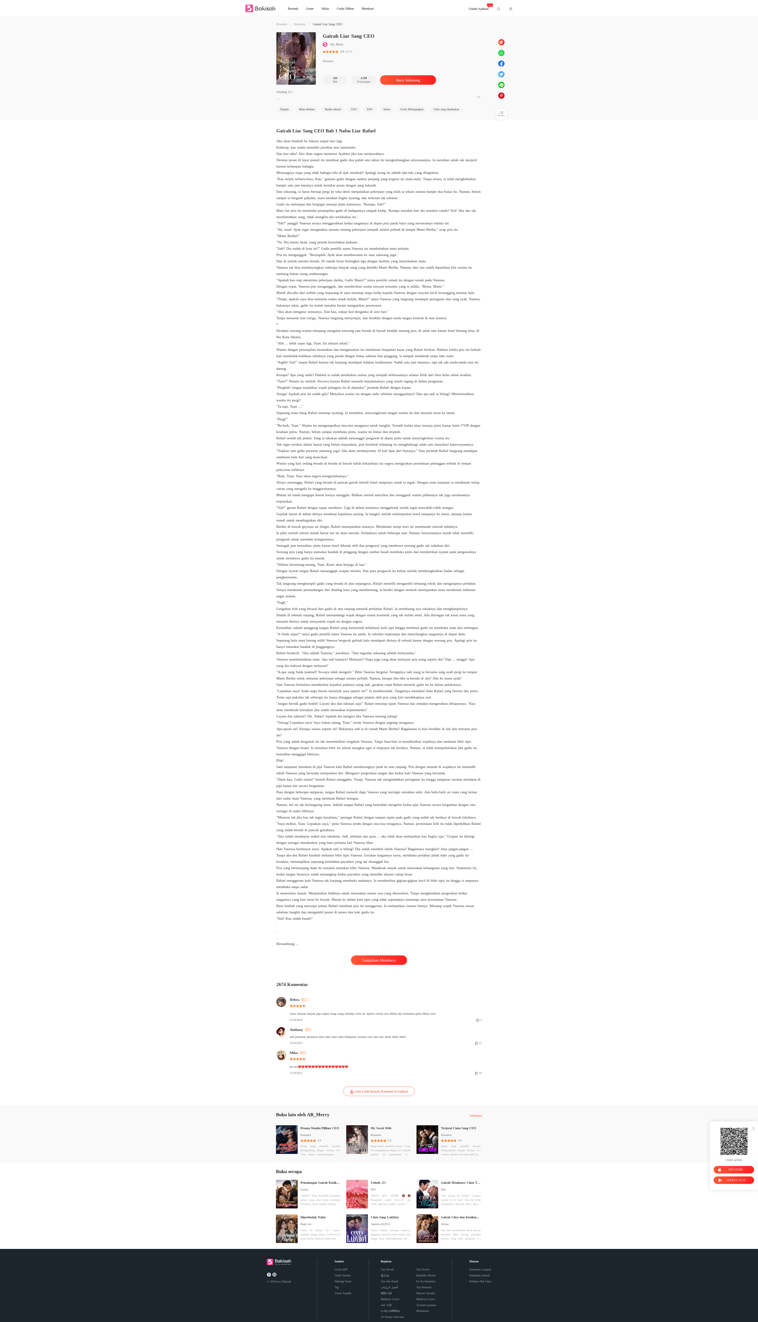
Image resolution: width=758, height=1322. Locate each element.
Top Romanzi (424, 1287)
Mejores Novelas (425, 1293)
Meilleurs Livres (425, 1299)
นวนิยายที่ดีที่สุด (390, 1311)
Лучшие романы (426, 1305)
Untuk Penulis (343, 1275)
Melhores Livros (390, 1299)
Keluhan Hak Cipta (480, 1281)
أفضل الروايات (389, 1287)
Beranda (281, 24)
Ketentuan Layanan (480, 1269)
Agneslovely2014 (380, 1224)
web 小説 (386, 1305)
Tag (337, 1287)
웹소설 (385, 1275)
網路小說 (386, 1293)
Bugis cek (305, 1224)
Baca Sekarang (408, 80)
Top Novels (387, 1269)
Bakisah (286, 1281)
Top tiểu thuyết (389, 1281)
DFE (373, 1189)
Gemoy (304, 1189)
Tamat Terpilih (343, 1293)
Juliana (445, 1224)
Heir (443, 1189)
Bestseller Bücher (426, 1275)
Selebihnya (476, 1115)
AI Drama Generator (392, 1316)
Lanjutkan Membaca (379, 960)
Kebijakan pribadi (479, 1275)
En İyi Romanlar (425, 1281)
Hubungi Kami (343, 1281)
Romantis (300, 24)
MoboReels (422, 1311)
